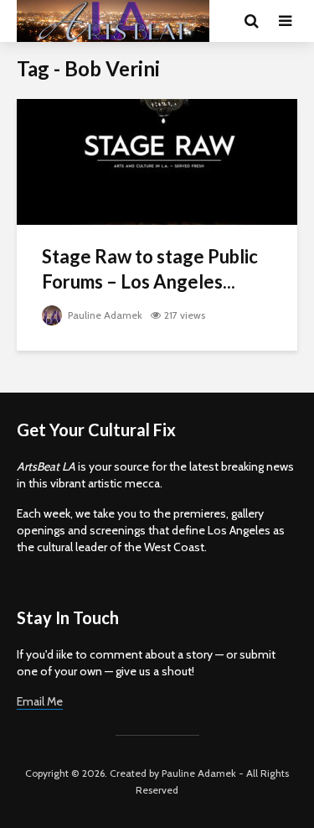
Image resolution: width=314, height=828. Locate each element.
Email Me (40, 701)
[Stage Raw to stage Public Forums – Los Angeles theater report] (157, 161)
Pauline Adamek (103, 315)
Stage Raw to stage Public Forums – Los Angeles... (150, 269)
